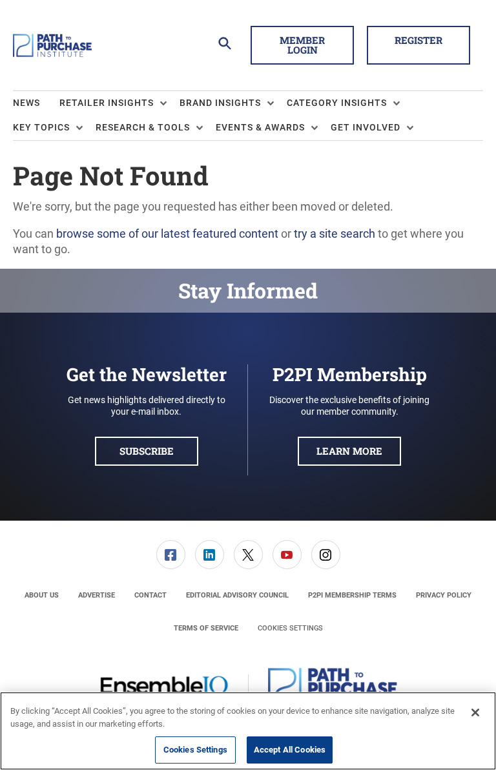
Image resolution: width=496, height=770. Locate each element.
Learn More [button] (349, 450)
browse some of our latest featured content (167, 233)
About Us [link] (42, 595)
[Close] (475, 712)
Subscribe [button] (146, 450)
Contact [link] (150, 595)
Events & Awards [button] (260, 127)
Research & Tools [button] (143, 127)
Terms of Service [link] (206, 628)
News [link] (26, 103)
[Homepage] (52, 45)
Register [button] (418, 40)
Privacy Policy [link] (443, 595)
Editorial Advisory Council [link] (237, 595)
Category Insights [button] (337, 103)
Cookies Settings (290, 628)
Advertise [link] (96, 595)
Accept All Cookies (290, 749)
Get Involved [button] (365, 127)
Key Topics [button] (41, 127)
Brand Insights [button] (220, 103)
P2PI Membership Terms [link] (352, 595)
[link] (170, 554)
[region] (248, 731)
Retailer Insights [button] (106, 103)
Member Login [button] (302, 45)
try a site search (334, 233)
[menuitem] (36, 103)
